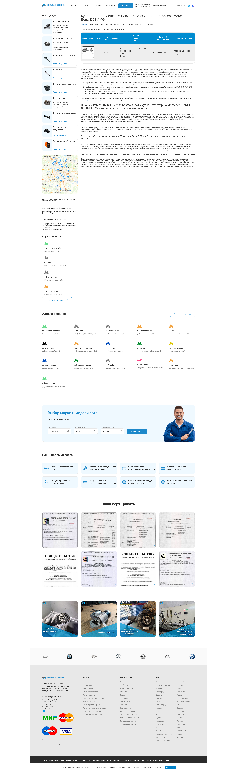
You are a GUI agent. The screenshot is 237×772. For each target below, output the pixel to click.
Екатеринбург (161, 698)
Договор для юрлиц (128, 721)
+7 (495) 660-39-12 (178, 5)
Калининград (161, 705)
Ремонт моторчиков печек (93, 698)
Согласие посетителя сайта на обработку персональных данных (100, 760)
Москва (159, 682)
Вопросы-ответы (127, 688)
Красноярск (161, 724)
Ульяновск (181, 724)
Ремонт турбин (59, 98)
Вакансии (123, 692)
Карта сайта (125, 701)
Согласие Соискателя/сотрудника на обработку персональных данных (146, 760)
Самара (180, 708)
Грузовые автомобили (60, 27)
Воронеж (159, 695)
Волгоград (160, 692)
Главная (84, 24)
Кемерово (160, 711)
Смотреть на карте (181, 314)
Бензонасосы (88, 688)
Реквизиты (124, 705)
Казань (159, 708)
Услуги (86, 5)
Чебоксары (181, 731)
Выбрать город (161, 5)
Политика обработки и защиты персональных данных (59, 760)
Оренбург (181, 692)
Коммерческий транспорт (61, 30)
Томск (179, 718)
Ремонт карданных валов (93, 711)
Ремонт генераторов (62, 38)
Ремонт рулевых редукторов (94, 708)
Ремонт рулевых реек (91, 705)
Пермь (179, 695)
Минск (158, 731)
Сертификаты (125, 708)
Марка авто (53, 427)
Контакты (125, 5)
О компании (96, 5)
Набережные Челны (164, 734)
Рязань (179, 705)
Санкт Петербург (163, 685)
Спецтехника (57, 32)
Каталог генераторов (128, 714)
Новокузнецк (182, 685)
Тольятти (180, 714)
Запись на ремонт (75, 5)
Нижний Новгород (163, 741)
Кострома (160, 721)
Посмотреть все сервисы (55, 300)
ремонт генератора (94, 100)
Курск (158, 718)
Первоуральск (182, 698)
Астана (159, 688)
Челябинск (181, 734)
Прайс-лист (124, 685)
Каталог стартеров (127, 711)
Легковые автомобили (60, 25)
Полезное (124, 698)
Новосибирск (182, 682)
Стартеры (87, 682)
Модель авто (80, 427)
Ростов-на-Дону (183, 701)
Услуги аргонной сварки (92, 714)
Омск (179, 688)
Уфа (178, 728)
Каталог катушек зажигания (131, 718)
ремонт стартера (101, 150)
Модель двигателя (109, 427)
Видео (122, 695)
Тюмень (180, 721)
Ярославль (181, 737)
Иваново (159, 701)
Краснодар (160, 728)
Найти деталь (135, 431)
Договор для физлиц (128, 724)
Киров (158, 714)
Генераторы (87, 685)
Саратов (180, 711)
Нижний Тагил (161, 737)
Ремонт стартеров (61, 21)
